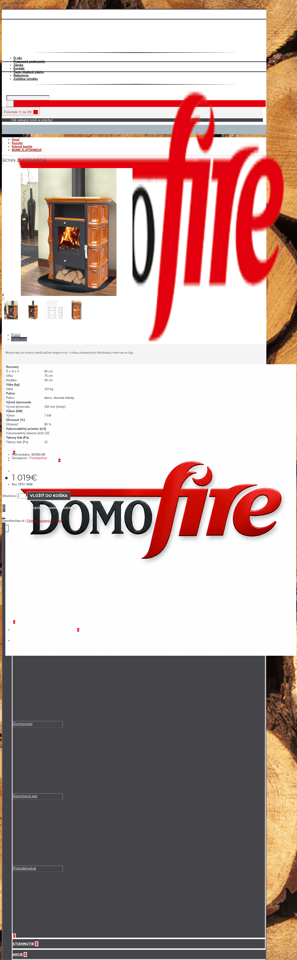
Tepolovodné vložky (30, 554)
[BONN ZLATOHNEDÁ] (68, 295)
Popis (15, 335)
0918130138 (52, 7)
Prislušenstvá (24, 868)
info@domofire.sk (24, 7)
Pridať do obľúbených (22, 508)
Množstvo (9, 496)
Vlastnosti (19, 339)
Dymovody (22, 724)
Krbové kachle (25, 154)
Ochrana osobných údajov (44, 521)
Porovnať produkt (58, 508)
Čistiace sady (24, 651)
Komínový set (25, 796)
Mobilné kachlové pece (34, 385)
